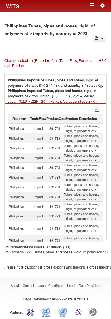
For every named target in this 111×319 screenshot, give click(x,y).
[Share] (99, 38)
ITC (31, 312)
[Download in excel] (96, 108)
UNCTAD (47, 312)
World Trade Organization (78, 312)
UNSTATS (63, 312)
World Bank (94, 312)
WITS (12, 6)
